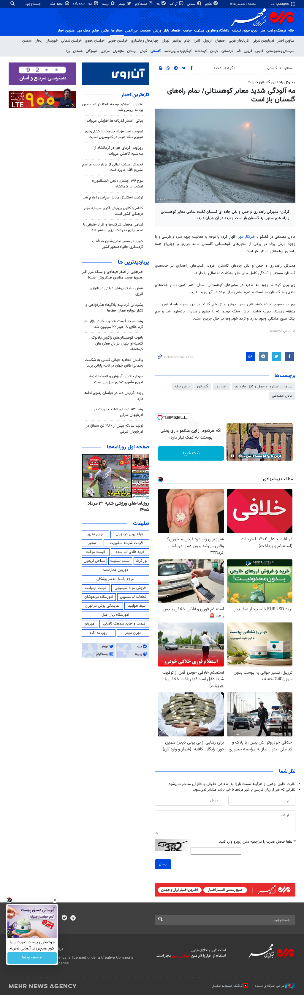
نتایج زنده (79, 3)
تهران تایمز (133, 633)
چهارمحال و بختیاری (145, 40)
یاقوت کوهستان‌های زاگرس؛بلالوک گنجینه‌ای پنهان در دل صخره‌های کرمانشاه (117, 343)
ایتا (90, 4)
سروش (191, 4)
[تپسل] (160, 417)
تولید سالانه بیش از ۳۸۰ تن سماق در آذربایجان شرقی (114, 428)
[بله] (64, 918)
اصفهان (220, 40)
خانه (291, 30)
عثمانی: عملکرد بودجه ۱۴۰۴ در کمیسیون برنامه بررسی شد (112, 107)
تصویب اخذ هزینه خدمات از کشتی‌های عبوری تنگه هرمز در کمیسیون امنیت (114, 134)
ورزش (157, 30)
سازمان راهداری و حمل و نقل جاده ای (263, 386)
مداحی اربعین (94, 561)
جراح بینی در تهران (129, 534)
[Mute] (240, 455)
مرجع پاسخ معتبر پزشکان (115, 579)
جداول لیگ (57, 4)
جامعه (187, 30)
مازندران (118, 51)
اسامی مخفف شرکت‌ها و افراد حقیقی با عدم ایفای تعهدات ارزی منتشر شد (113, 227)
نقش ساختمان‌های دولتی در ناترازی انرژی (116, 291)
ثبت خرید (191, 453)
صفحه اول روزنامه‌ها (128, 447)
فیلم (95, 30)
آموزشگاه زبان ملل (115, 615)
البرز (197, 40)
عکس (105, 30)
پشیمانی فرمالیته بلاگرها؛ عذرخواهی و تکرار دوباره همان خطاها (114, 308)
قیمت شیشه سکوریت (126, 543)
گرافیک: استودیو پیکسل (227, 985)
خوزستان (52, 40)
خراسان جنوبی (118, 40)
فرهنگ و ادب (276, 30)
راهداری (221, 386)
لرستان (132, 51)
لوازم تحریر (95, 534)
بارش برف (182, 386)
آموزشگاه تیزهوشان (98, 597)
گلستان (156, 51)
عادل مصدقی (282, 396)
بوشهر (176, 40)
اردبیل (207, 40)
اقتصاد (175, 30)
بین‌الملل (131, 30)
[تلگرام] (73, 918)
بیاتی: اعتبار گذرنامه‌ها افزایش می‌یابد (115, 121)
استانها (288, 68)
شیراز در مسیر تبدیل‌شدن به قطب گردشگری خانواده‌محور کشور (117, 244)
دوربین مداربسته (115, 570)
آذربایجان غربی (239, 40)
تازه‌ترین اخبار (135, 95)
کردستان (227, 51)
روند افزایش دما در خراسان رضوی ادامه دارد (113, 396)
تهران (165, 40)
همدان (78, 51)
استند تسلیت (120, 561)
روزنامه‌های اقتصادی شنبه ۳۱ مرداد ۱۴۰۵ (116, 507)
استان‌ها (117, 30)
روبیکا (106, 4)
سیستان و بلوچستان (280, 51)
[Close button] (55, 900)
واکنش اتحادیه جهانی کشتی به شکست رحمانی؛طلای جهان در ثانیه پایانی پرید (114, 363)
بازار (166, 30)
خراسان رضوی (94, 40)
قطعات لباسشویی (133, 597)
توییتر (122, 4)
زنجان (38, 40)
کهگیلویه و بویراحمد (178, 51)
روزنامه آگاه (98, 633)
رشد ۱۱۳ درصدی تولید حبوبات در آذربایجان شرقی (118, 412)
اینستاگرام (141, 4)
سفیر (92, 543)
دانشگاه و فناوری (217, 30)
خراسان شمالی (71, 40)
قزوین (248, 51)
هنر (262, 30)
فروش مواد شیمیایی (130, 588)
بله (158, 4)
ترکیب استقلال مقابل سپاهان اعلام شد (113, 198)
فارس (259, 51)
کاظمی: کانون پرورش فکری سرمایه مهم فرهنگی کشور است (113, 211)
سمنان (26, 40)
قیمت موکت (95, 552)
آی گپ (174, 4)
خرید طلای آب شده (130, 552)
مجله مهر (83, 30)
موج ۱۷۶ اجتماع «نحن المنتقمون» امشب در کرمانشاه (117, 184)
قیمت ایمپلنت (96, 588)
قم (238, 51)
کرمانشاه (201, 51)
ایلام (187, 40)
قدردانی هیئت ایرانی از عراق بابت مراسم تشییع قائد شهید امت (112, 167)
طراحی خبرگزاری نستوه (270, 985)
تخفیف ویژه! (32, 958)
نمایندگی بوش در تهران (102, 606)
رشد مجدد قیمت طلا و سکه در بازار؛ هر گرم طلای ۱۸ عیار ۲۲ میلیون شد (113, 324)
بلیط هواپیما (136, 606)
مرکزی (105, 51)
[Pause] (232, 455)
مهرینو (89, 624)
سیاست (145, 30)
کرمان (214, 51)
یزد (68, 51)
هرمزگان (91, 51)
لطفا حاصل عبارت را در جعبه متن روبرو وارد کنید (257, 842)
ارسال (163, 864)
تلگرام (209, 4)
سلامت (199, 30)
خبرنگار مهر (246, 237)
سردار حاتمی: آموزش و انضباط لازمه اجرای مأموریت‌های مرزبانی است (116, 379)
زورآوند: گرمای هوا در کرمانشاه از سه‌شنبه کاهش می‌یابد (118, 151)
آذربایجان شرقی (263, 40)
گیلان (143, 51)
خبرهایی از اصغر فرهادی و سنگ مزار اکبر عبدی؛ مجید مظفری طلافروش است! (112, 275)
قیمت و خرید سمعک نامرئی (124, 624)
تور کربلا (141, 561)
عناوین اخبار (285, 40)
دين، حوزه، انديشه (245, 30)
